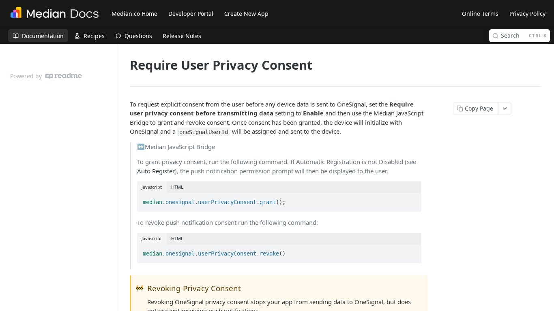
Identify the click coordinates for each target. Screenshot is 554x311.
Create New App (246, 13)
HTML (177, 187)
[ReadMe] (63, 76)
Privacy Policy (527, 13)
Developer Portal (190, 13)
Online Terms (480, 13)
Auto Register (156, 171)
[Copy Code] (411, 200)
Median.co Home (134, 13)
